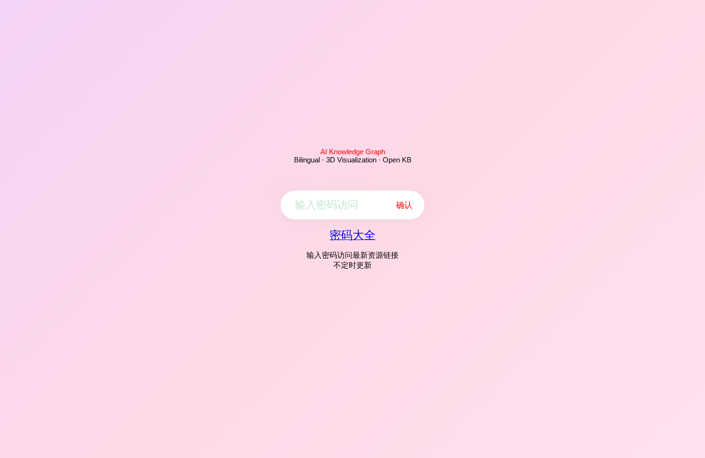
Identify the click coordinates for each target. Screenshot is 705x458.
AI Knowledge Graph (352, 152)
